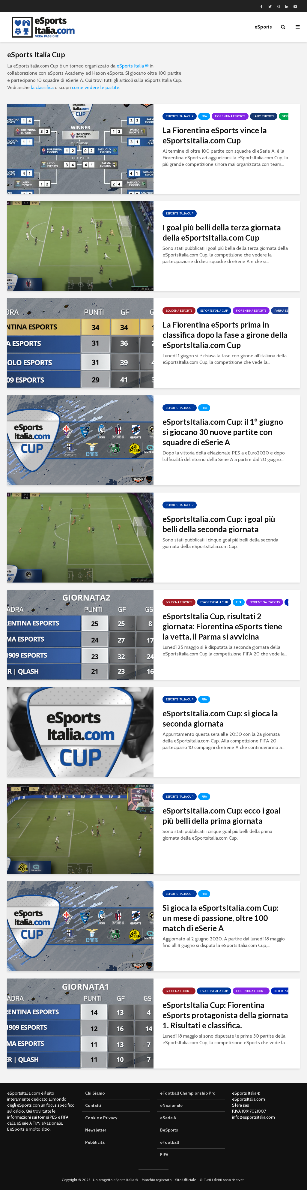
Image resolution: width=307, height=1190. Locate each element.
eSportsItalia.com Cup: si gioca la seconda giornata (220, 718)
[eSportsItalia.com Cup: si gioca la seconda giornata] (80, 731)
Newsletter (95, 1130)
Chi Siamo (95, 1093)
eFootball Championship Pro (188, 1093)
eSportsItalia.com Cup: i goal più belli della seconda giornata (218, 524)
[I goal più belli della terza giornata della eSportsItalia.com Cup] (80, 245)
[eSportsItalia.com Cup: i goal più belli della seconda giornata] (80, 537)
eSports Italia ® (133, 66)
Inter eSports (285, 991)
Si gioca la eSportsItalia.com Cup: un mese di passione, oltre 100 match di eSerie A (220, 918)
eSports (263, 27)
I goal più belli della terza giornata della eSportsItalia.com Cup (221, 232)
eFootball (169, 1142)
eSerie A (168, 1117)
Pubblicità (95, 1142)
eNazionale (171, 1105)
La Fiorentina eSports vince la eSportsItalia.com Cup (214, 135)
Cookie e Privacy (101, 1117)
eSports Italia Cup (179, 116)
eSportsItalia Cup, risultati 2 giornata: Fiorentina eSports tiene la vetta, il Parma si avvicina (222, 626)
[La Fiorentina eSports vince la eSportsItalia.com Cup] (80, 148)
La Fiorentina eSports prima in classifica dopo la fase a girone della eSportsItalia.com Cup (225, 335)
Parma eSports (285, 311)
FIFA (204, 116)
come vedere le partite (95, 87)
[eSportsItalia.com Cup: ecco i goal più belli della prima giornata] (80, 829)
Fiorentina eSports (230, 116)
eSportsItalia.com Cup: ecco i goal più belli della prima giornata (221, 816)
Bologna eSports (179, 311)
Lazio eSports (263, 116)
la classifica (42, 87)
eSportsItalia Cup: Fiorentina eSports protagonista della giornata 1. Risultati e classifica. (225, 1015)
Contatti (93, 1105)
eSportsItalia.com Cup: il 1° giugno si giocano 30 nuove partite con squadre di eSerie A (222, 432)
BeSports (169, 1130)
